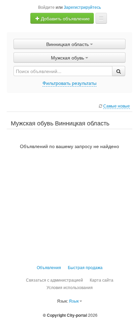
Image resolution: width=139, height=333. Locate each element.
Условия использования (70, 287)
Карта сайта (101, 280)
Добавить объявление (64, 18)
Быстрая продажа (85, 267)
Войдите (46, 7)
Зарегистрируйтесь (82, 7)
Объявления (49, 267)
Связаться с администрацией (54, 280)
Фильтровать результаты (69, 82)
